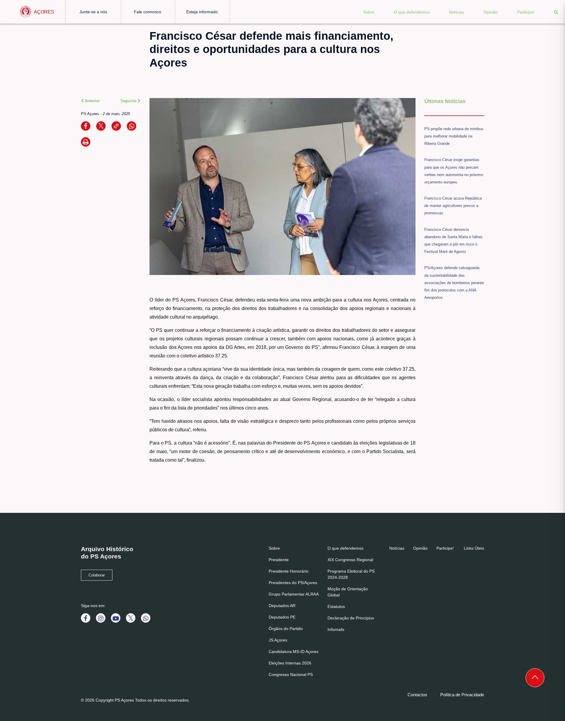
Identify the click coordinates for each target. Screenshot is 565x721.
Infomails (336, 629)
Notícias (456, 12)
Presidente (279, 559)
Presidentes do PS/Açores (293, 582)
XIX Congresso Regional (350, 559)
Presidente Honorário (288, 571)
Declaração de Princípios (351, 618)
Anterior (92, 101)
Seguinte (129, 101)
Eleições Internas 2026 (290, 663)
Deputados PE (282, 617)
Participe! (526, 12)
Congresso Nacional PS (291, 674)
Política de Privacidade (462, 694)
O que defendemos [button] (412, 12)
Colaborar (97, 575)
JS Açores (278, 640)
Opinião (490, 12)
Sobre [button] (368, 12)
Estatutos (336, 606)
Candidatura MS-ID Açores (293, 651)
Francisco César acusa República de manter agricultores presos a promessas (453, 205)
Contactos (417, 694)
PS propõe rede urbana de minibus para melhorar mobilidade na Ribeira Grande (453, 136)
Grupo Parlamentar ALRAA (294, 594)
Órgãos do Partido (286, 628)
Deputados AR (282, 605)
